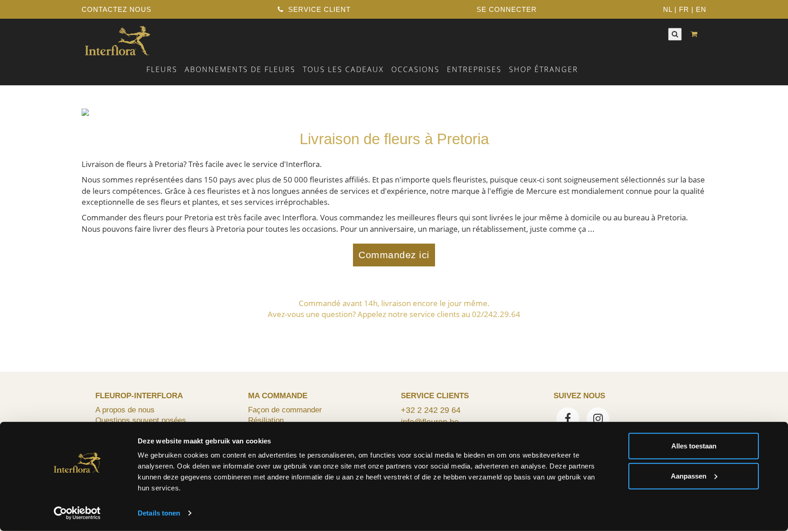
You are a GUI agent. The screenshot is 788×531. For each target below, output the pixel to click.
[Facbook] (568, 420)
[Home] (117, 39)
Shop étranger (543, 69)
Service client (318, 9)
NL (667, 9)
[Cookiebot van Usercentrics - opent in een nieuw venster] (77, 513)
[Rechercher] (675, 34)
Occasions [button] (415, 69)
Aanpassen (688, 475)
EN (701, 9)
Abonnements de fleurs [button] (240, 69)
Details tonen (159, 513)
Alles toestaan (693, 446)
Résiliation (266, 420)
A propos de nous (125, 410)
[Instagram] (598, 420)
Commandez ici (394, 255)
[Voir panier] (696, 34)
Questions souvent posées (140, 420)
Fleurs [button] (161, 69)
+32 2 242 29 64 (431, 410)
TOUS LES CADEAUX (343, 69)
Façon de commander (285, 410)
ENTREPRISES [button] (474, 69)
